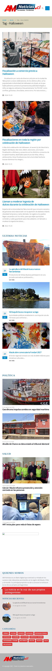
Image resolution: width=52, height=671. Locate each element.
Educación (24, 637)
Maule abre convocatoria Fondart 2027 (25, 352)
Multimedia (23, 640)
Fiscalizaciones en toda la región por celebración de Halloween (21, 141)
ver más (12, 280)
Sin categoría (7, 644)
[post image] (26, 49)
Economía (16, 637)
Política (39, 640)
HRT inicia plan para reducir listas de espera (21, 524)
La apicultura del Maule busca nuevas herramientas (24, 270)
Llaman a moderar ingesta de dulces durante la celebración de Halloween (25, 203)
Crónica (5, 633)
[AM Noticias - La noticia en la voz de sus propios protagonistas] (8, 8)
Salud (46, 640)
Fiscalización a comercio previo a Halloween (19, 72)
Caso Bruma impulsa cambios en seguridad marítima (25, 409)
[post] (26, 392)
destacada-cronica (41, 633)
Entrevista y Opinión (36, 637)
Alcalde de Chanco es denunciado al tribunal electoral (25, 444)
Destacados (6, 637)
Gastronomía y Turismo (10, 640)
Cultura (13, 633)
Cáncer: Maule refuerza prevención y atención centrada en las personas (22, 489)
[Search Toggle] (43, 8)
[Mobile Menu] (47, 8)
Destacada (29, 633)
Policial (31, 640)
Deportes (21, 633)
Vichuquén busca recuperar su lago (23, 312)
